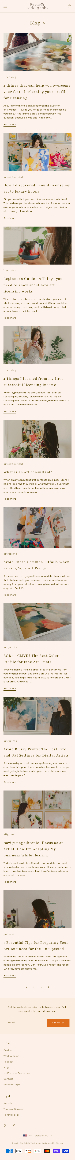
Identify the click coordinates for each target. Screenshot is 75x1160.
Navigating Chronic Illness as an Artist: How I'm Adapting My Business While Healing (33, 849)
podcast (8, 934)
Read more (9, 124)
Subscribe (58, 1022)
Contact (8, 1079)
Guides (7, 1050)
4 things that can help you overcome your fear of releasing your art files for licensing (37, 91)
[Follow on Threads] (5, 1125)
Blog (6, 1067)
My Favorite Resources (16, 1073)
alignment (10, 834)
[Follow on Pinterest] (14, 1125)
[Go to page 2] (48, 987)
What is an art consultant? (27, 472)
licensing (9, 77)
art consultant (13, 177)
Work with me (11, 1056)
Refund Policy (11, 1115)
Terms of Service (13, 1109)
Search (7, 1103)
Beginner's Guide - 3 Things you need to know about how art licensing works (33, 285)
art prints (10, 553)
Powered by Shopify (54, 1143)
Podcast (8, 1062)
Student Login (11, 1084)
